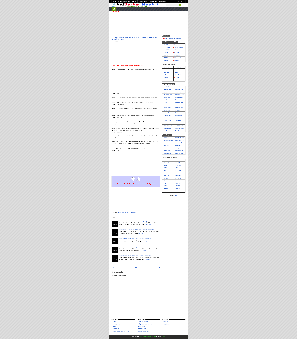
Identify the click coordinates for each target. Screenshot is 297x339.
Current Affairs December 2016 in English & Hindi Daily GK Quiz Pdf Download (137, 221)
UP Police (166, 188)
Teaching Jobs (153, 1)
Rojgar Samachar (142, 326)
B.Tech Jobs (116, 328)
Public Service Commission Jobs (121, 331)
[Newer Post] (113, 267)
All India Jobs (169, 9)
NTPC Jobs (166, 173)
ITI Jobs (134, 1)
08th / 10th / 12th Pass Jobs (119, 323)
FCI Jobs (166, 178)
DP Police (177, 188)
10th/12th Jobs (159, 9)
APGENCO (178, 185)
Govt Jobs (120, 9)
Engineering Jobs (143, 1)
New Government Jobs (143, 331)
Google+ (134, 212)
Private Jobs (140, 9)
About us (166, 321)
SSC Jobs (177, 167)
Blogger (176, 195)
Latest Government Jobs (144, 330)
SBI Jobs (177, 160)
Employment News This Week (145, 324)
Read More (148, 224)
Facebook (121, 212)
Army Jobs (178, 178)
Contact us (166, 324)
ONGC (165, 167)
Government (167, 160)
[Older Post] (159, 267)
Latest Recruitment (142, 328)
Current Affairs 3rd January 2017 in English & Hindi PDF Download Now (135, 255)
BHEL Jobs (178, 170)
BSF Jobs (166, 185)
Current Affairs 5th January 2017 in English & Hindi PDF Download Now (135, 247)
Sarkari (165, 165)
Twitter (127, 212)
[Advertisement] (136, 24)
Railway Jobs (129, 9)
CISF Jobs (177, 173)
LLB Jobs (115, 326)
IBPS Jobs (178, 162)
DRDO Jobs (178, 165)
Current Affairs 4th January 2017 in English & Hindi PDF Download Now (135, 238)
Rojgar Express (141, 323)
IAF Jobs (166, 180)
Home (114, 1)
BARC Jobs (178, 183)
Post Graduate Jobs (117, 330)
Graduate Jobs (116, 324)
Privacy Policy (167, 323)
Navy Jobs (166, 191)
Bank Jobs (149, 9)
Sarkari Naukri (179, 9)
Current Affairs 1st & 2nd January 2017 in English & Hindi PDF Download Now (136, 229)
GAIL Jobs (178, 175)
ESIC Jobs (166, 175)
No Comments (115, 41)
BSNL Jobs (166, 183)
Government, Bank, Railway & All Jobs (148, 336)
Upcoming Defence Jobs (124, 1)
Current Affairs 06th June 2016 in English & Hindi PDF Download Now (134, 38)
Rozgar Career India (143, 321)
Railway (177, 180)
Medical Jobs (162, 1)
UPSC (165, 170)
